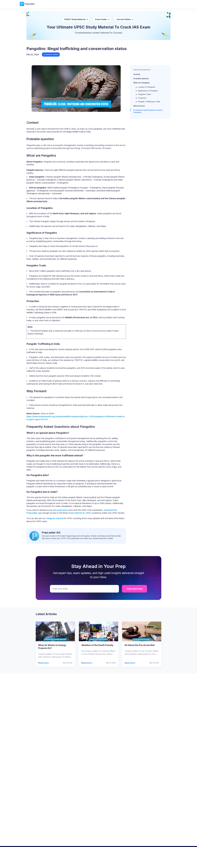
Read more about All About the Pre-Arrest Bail (130, 663)
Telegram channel (54, 518)
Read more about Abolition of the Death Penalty (86, 663)
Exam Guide (101, 19)
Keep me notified (52, 54)
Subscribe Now (134, 588)
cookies (94, 842)
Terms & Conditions (119, 842)
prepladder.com (63, 842)
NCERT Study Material (74, 19)
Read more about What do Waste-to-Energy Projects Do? (44, 663)
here (153, 842)
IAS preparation (60, 510)
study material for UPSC (79, 513)
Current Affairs (124, 19)
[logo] (27, 5)
